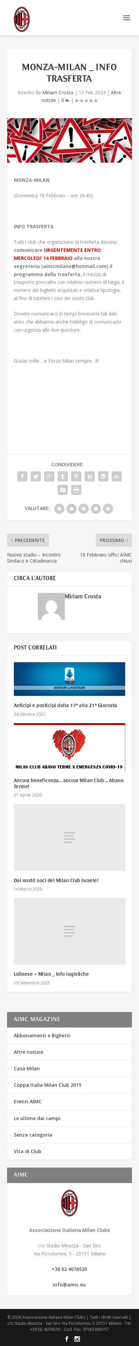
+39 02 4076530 (69, 1269)
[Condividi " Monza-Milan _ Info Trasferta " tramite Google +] (49, 476)
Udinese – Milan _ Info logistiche (51, 974)
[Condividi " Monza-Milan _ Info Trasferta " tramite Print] (76, 490)
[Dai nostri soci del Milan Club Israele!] (70, 837)
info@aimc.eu (69, 1284)
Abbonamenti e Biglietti (42, 1035)
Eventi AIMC (27, 1101)
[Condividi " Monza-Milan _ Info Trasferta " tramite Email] (63, 490)
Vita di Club (27, 1151)
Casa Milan (27, 1068)
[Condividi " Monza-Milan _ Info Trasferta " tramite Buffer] (103, 476)
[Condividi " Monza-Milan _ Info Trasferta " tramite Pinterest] (76, 476)
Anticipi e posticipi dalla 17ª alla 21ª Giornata (65, 705)
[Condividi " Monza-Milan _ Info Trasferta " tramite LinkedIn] (89, 476)
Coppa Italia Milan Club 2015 (47, 1085)
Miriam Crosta (57, 92)
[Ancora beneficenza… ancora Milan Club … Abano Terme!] (70, 747)
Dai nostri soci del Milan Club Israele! (56, 880)
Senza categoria (33, 1135)
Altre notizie (28, 1052)
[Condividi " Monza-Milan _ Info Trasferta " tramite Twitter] (36, 476)
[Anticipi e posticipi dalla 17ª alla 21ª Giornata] (70, 679)
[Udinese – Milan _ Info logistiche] (70, 931)
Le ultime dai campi (37, 1118)
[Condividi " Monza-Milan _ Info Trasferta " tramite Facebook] (22, 476)
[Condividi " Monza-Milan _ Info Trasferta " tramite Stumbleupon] (116, 476)
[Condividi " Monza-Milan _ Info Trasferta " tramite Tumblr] (63, 476)
